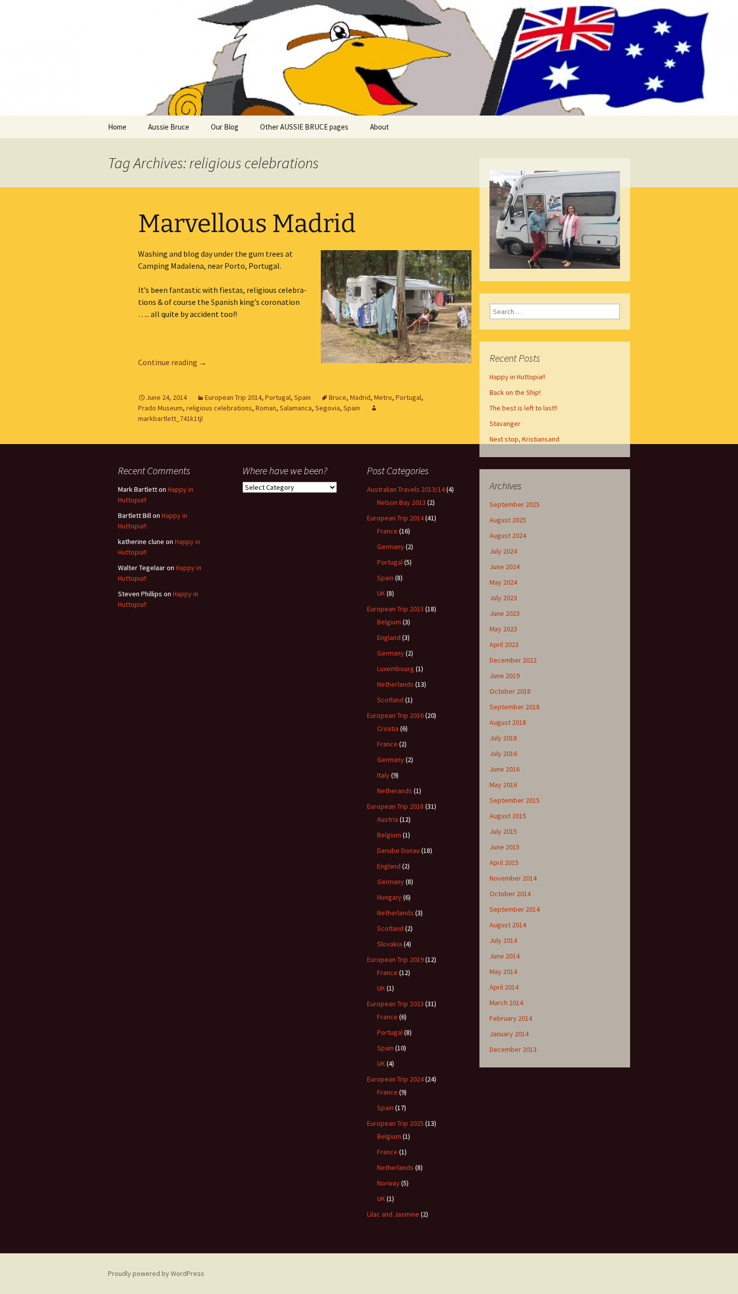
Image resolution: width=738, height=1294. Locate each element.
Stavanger (505, 423)
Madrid (360, 397)
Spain (302, 397)
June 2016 (504, 769)
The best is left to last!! (523, 407)
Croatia (388, 728)
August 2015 (507, 815)
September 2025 (514, 504)
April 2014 (504, 987)
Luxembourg (395, 668)
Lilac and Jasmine (393, 1214)
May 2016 (503, 784)
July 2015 (503, 831)
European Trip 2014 (233, 397)
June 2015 (504, 846)
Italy (383, 775)
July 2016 (503, 753)
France (387, 530)
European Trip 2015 (395, 608)
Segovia (327, 407)
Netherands (394, 790)
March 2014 (506, 1002)
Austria (387, 819)
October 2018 (510, 691)
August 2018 (507, 722)
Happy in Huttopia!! (517, 376)
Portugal (278, 397)
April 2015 (504, 862)
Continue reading (172, 362)
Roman (266, 407)
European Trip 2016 (395, 715)
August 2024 (507, 535)
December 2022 (513, 660)
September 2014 (514, 909)
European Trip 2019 (395, 959)
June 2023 (504, 613)
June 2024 (504, 566)
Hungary (389, 897)
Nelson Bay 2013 (401, 502)
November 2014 (513, 878)
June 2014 (504, 955)
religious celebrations (219, 407)
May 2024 (503, 582)
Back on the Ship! (515, 392)
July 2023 (503, 597)
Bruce (337, 397)
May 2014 (503, 971)
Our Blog (224, 127)
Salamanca (296, 407)
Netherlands (395, 684)
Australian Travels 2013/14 (406, 489)
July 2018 (503, 737)
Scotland (390, 699)
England (389, 637)
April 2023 (504, 644)
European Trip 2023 (395, 1003)
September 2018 (514, 706)
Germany (390, 546)
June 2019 (504, 675)
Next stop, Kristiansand (524, 439)
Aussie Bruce (168, 127)
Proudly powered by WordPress (156, 1273)
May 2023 (503, 628)
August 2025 (507, 519)
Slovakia (389, 943)
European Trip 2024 (395, 1079)
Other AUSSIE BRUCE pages (304, 127)
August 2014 (507, 924)
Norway (388, 1183)
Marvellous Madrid (247, 223)
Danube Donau (398, 850)
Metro (383, 397)
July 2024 (503, 551)
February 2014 (510, 1018)
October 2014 (510, 893)
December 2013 (513, 1049)
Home (117, 127)
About (379, 127)
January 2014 (509, 1033)
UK (381, 593)
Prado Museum (160, 407)
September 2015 (514, 800)
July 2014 (503, 940)
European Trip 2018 (395, 806)
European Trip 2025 (395, 1123)
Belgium (389, 621)
